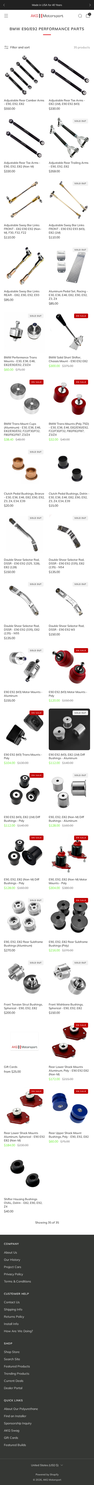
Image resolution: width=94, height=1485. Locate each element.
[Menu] (6, 16)
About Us (10, 1252)
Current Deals (13, 1381)
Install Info (11, 1324)
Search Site (12, 1359)
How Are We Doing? (18, 1331)
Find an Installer (15, 1416)
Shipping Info (13, 1309)
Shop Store (12, 1352)
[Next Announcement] (90, 5)
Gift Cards (11, 1438)
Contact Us (12, 1302)
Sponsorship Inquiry (17, 1423)
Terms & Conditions (17, 1281)
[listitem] (47, 5)
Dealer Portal (13, 1388)
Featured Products (17, 1366)
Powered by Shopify (47, 1474)
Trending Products (16, 1374)
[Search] (80, 16)
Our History (12, 1260)
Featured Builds (15, 1445)
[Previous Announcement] (4, 5)
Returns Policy (14, 1317)
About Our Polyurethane (21, 1409)
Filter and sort (20, 47)
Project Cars (12, 1267)
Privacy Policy (13, 1274)
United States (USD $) (45, 1465)
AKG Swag (11, 1430)
